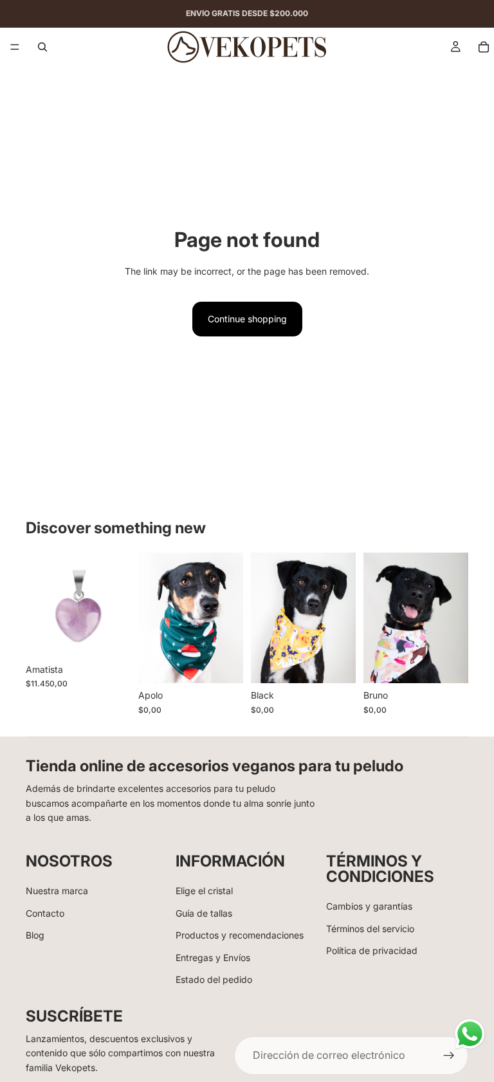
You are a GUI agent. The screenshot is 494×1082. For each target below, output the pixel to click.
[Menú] (15, 47)
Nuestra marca (57, 890)
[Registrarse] (448, 1055)
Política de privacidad (371, 950)
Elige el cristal (204, 890)
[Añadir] (110, 637)
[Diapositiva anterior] (152, 617)
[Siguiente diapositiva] (229, 617)
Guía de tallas (204, 913)
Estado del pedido (214, 979)
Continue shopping (247, 318)
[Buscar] (42, 47)
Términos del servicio (370, 928)
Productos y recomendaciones (240, 935)
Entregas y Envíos (213, 957)
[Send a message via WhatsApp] (470, 1034)
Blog (35, 935)
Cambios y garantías (369, 906)
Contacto (45, 913)
